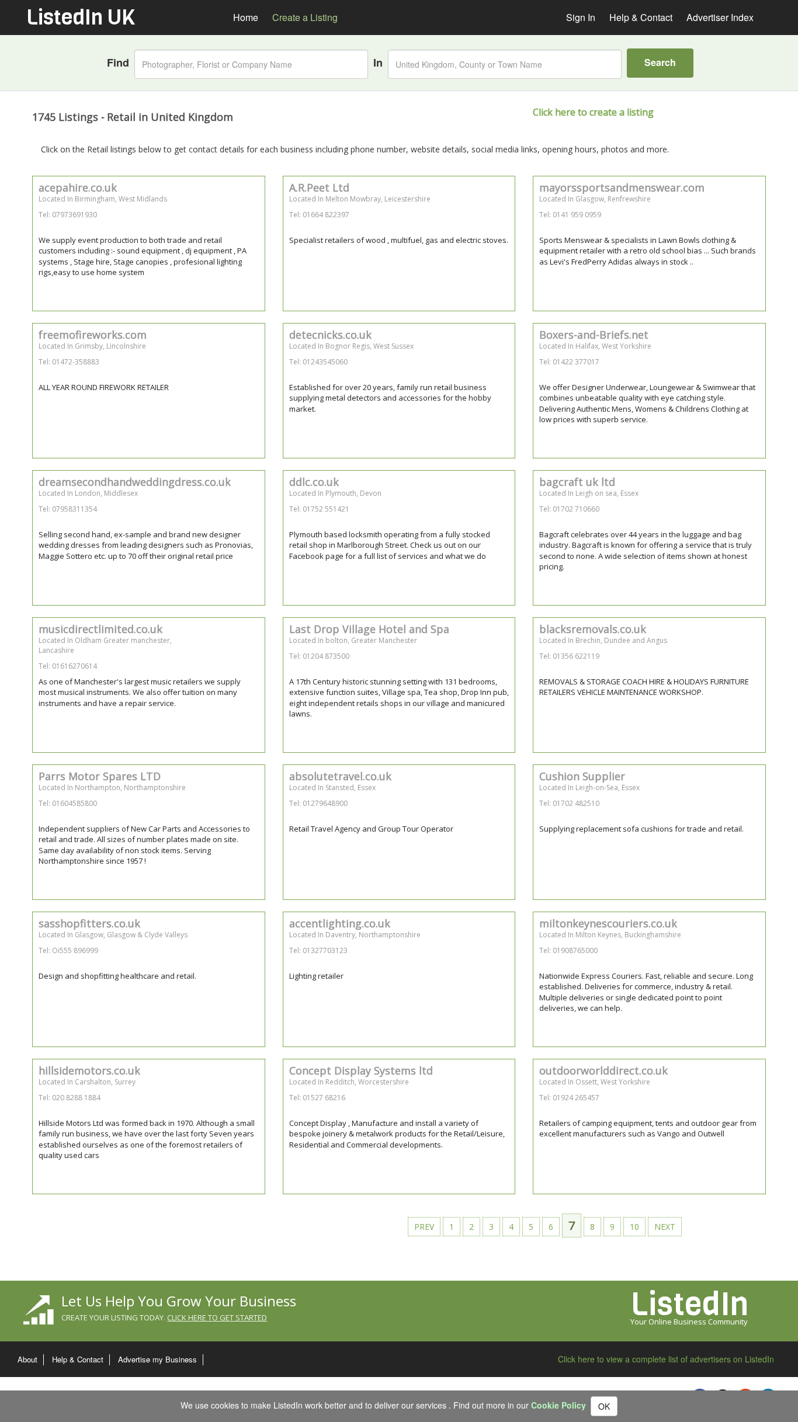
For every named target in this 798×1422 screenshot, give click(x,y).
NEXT (664, 1226)
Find (118, 62)
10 (634, 1226)
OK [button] (604, 1406)
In (378, 62)
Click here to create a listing (593, 112)
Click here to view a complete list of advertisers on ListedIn (666, 1359)
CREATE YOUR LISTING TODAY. (164, 1317)
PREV (424, 1226)
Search (660, 62)
